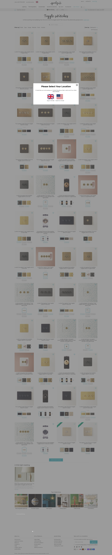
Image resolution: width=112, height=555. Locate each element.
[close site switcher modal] (77, 85)
